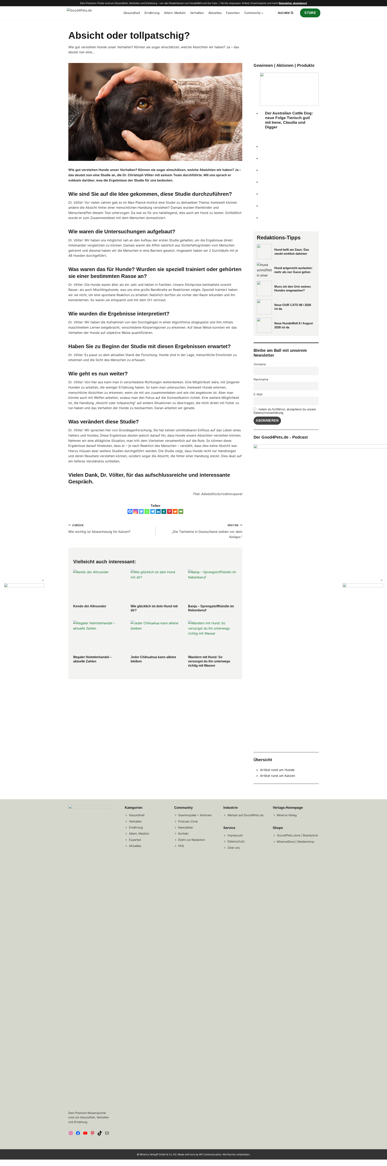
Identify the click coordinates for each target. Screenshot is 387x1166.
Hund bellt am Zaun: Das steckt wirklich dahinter (291, 251)
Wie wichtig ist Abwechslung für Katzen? (99, 529)
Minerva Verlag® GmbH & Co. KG (158, 1154)
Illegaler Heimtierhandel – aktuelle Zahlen (92, 659)
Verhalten (197, 13)
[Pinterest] (169, 511)
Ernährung (152, 13)
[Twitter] (141, 511)
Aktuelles (215, 13)
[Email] (180, 511)
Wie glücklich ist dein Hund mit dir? (154, 608)
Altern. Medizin (175, 13)
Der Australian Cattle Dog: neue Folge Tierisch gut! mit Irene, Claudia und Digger (289, 120)
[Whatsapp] (147, 511)
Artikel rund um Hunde (277, 770)
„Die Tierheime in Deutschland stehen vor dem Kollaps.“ (207, 531)
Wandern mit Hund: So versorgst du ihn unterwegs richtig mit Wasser (209, 661)
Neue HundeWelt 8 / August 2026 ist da (293, 325)
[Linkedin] (158, 511)
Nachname (261, 379)
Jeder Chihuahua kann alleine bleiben (153, 659)
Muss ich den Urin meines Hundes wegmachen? (292, 288)
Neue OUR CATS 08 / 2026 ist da (292, 307)
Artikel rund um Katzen (277, 776)
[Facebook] (130, 511)
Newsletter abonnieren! (293, 3)
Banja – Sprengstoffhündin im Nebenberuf (211, 608)
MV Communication (210, 1154)
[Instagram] (135, 511)
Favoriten (233, 13)
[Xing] (163, 511)
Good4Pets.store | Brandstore (297, 835)
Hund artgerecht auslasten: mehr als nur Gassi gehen (293, 270)
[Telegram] (152, 511)
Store (310, 13)
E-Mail (258, 394)
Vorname (260, 364)
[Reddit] (175, 511)
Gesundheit (132, 13)
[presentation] (98, 586)
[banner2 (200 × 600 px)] (24, 586)
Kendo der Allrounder (89, 606)
